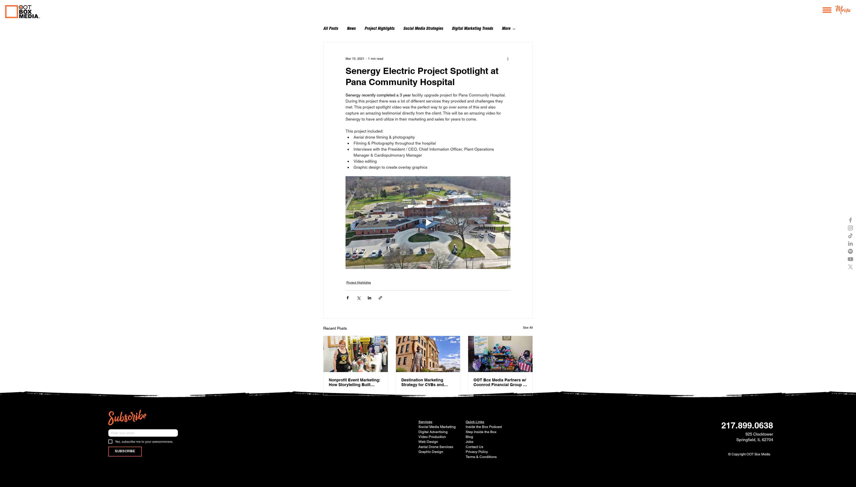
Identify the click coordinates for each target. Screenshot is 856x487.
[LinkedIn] (850, 243)
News (351, 29)
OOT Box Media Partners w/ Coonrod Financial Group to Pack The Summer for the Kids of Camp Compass (500, 382)
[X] (850, 267)
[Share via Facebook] (348, 298)
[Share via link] (380, 298)
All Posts (330, 29)
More (506, 29)
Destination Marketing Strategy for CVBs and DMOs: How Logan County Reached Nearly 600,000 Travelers (426, 382)
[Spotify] (850, 251)
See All (528, 327)
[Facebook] (850, 220)
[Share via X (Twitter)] (358, 298)
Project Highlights (379, 29)
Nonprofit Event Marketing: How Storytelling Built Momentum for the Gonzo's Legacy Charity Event (355, 382)
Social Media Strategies (423, 29)
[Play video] (428, 222)
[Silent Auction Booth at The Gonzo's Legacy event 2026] (355, 354)
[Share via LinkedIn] (369, 298)
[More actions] (507, 58)
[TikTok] (850, 235)
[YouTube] (850, 259)
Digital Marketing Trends (472, 29)
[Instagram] (850, 228)
